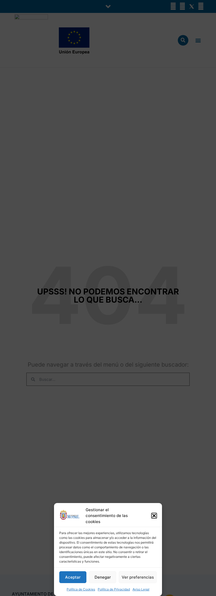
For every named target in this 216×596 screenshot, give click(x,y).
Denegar (103, 577)
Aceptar (73, 577)
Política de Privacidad (114, 589)
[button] (154, 515)
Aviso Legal (140, 589)
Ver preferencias (138, 577)
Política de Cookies (81, 589)
